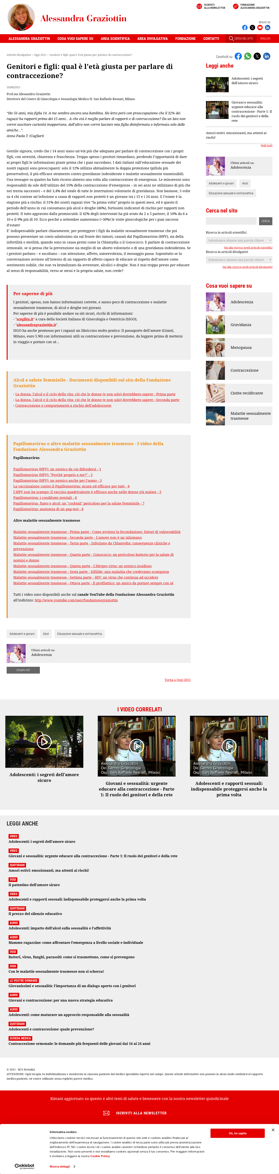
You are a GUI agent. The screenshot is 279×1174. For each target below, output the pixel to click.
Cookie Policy (100, 1156)
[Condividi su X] (257, 56)
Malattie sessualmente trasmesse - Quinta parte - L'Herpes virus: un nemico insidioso (82, 566)
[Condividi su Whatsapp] (247, 56)
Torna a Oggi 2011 (178, 680)
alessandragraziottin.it (36, 324)
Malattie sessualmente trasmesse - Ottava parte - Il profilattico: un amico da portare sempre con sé (93, 583)
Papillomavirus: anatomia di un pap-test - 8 (48, 509)
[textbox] (239, 240)
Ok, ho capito (238, 1133)
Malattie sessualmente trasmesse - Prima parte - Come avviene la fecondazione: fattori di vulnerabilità (96, 531)
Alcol (46, 634)
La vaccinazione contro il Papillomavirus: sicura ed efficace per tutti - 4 (71, 486)
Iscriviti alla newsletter (214, 6)
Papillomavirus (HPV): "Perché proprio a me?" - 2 (53, 474)
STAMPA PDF (23, 670)
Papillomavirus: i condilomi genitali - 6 (45, 497)
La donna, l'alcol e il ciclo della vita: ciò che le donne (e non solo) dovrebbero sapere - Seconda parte (97, 399)
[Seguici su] (260, 27)
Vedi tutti (266, 145)
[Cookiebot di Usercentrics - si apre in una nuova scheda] (24, 1166)
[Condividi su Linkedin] (266, 56)
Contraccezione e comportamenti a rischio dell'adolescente (63, 405)
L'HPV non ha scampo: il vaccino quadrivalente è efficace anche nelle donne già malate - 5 (87, 492)
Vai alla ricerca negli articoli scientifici (248, 247)
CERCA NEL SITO (243, 38)
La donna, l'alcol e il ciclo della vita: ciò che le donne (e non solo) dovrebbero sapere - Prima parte (95, 394)
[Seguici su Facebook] (245, 27)
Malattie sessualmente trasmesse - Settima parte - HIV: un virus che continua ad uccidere (85, 577)
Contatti (211, 38)
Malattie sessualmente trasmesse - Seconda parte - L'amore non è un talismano (77, 537)
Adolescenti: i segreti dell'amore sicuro (247, 80)
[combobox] (239, 240)
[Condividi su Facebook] (238, 56)
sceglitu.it (25, 319)
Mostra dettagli (60, 1166)
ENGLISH (265, 38)
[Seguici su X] (252, 27)
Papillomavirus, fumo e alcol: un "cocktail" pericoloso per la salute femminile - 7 (78, 503)
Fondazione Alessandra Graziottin (255, 6)
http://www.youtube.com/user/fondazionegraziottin (76, 600)
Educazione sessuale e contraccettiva (79, 634)
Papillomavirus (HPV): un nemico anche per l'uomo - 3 (57, 480)
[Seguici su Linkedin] (267, 27)
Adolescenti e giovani (22, 634)
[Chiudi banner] (273, 1130)
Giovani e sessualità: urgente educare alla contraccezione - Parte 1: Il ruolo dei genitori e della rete (252, 111)
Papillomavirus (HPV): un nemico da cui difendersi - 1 (57, 469)
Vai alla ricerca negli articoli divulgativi (247, 267)
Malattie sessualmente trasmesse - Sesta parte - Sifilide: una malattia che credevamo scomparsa (91, 571)
